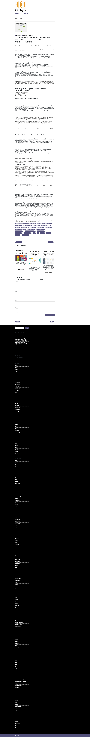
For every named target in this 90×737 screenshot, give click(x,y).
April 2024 (16, 424)
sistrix (16, 662)
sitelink (16, 664)
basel (15, 485)
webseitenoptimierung (18, 706)
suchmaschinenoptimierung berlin (20, 681)
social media (17, 668)
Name (16, 291)
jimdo (15, 548)
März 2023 (16, 451)
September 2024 (17, 413)
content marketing (18, 496)
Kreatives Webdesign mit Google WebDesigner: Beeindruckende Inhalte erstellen (21, 343)
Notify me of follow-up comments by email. (23, 309)
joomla (16, 550)
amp (15, 477)
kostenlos (17, 227)
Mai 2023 (16, 447)
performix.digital (21, 13)
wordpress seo (17, 723)
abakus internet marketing (19, 468)
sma (15, 666)
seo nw (16, 645)
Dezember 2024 (17, 407)
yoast (15, 729)
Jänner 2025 (17, 405)
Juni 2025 (16, 394)
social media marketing (18, 672)
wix (15, 719)
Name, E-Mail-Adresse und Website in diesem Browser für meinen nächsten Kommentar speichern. (32, 304)
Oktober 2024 (17, 411)
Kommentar (17, 281)
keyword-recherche (36, 225)
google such (17, 527)
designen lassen (17, 500)
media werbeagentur (18, 578)
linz (15, 569)
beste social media (18, 487)
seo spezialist (17, 649)
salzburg (16, 607)
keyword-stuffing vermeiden (45, 225)
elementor (16, 504)
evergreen (16, 508)
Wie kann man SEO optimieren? (20, 95)
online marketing (17, 590)
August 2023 (17, 441)
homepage (16, 540)
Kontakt (21, 18)
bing (15, 489)
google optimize (17, 521)
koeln (15, 557)
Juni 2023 (16, 445)
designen (16, 498)
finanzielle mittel (18, 225)
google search (17, 525)
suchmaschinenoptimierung (19, 679)
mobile (16, 582)
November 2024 (17, 409)
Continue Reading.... (21, 269)
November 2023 (17, 434)
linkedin (16, 567)
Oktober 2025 (17, 386)
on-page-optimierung (31, 227)
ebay (15, 502)
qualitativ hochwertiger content (21, 229)
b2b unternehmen (17, 483)
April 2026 (16, 373)
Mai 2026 (16, 371)
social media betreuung (18, 670)
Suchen (16, 326)
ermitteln (16, 506)
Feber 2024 (16, 428)
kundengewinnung (18, 561)
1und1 (16, 460)
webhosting (16, 704)
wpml (15, 725)
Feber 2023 (16, 453)
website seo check (18, 712)
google (16, 517)
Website (16, 300)
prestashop (16, 603)
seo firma (16, 637)
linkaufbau (16, 565)
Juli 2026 (16, 367)
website (16, 708)
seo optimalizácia (17, 647)
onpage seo (16, 599)
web (15, 698)
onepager (16, 586)
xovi (15, 727)
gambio (16, 515)
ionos (15, 546)
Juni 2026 (16, 369)
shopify (16, 658)
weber (16, 702)
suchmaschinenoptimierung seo (30, 231)
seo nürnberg (17, 643)
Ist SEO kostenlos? (18, 94)
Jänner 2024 (17, 430)
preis (15, 601)
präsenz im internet (48, 227)
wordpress (16, 721)
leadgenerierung (17, 563)
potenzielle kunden (40, 227)
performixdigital (25, 35)
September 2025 (17, 388)
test (15, 689)
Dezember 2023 (17, 432)
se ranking (16, 611)
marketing (16, 576)
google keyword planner (27, 225)
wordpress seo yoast (21, 248)
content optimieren (48, 223)
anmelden (16, 481)
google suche (17, 529)
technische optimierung (18, 685)
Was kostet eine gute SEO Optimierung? (21, 92)
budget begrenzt (40, 223)
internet (16, 542)
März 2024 (16, 426)
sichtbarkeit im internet (19, 231)
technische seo (17, 687)
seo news (16, 641)
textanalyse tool (17, 691)
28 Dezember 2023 (19, 35)
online (16, 588)
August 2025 (17, 390)
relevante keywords (31, 229)
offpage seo (16, 584)
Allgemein (17, 33)
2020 (15, 464)
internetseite (17, 544)
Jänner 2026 (17, 380)
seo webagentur (17, 651)
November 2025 (17, 384)
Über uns (16, 18)
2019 (15, 462)
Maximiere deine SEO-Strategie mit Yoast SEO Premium (21, 252)
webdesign (16, 700)
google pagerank (17, 523)
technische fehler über (41, 231)
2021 (15, 466)
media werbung (17, 580)
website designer (17, 710)
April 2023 (16, 449)
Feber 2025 (16, 403)
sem (15, 618)
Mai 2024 (16, 422)
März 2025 (16, 401)
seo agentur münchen (18, 624)
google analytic (17, 519)
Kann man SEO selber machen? (20, 93)
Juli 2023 (16, 443)
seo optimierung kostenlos (40, 229)
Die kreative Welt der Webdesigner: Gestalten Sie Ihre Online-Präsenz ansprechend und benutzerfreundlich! (21, 339)
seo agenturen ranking (18, 628)
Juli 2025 (16, 392)
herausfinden (17, 538)
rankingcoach (17, 605)
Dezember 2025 (17, 382)
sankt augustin (17, 609)
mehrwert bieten (23, 227)
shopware (16, 660)
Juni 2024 (16, 420)
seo (15, 620)
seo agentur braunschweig (19, 622)
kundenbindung (17, 559)
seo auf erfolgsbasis (18, 630)
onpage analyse (17, 597)
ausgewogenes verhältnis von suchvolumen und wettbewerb (25, 223)
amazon (16, 475)
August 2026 (17, 365)
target (16, 683)
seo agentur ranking (18, 626)
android (16, 479)
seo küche (16, 639)
